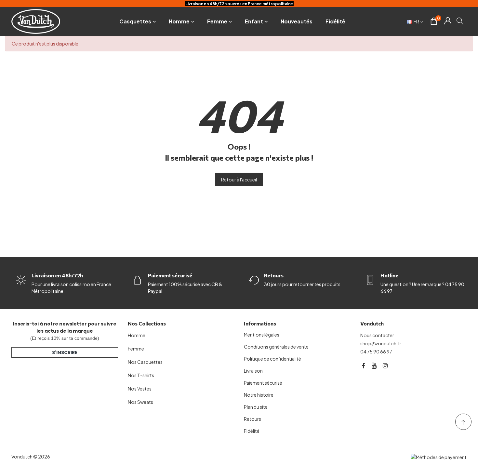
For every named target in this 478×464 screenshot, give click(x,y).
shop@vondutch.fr (380, 343)
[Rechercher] (460, 21)
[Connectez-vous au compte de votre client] (447, 21)
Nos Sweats (140, 402)
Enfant (254, 21)
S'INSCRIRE (64, 352)
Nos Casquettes (145, 362)
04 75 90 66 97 (376, 351)
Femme (217, 21)
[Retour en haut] (463, 422)
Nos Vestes (140, 388)
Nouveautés (296, 21)
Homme (179, 21)
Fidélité (335, 21)
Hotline (389, 275)
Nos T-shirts (141, 375)
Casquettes (135, 21)
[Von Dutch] (35, 21)
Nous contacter (377, 335)
